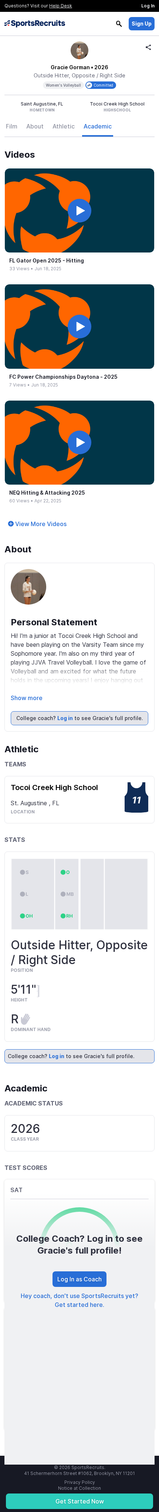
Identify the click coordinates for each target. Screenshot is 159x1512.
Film (11, 126)
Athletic (64, 126)
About (35, 126)
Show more (27, 698)
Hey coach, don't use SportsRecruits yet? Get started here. (79, 1300)
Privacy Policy (79, 1482)
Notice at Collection (79, 1488)
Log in (65, 718)
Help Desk (60, 6)
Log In (148, 6)
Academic (98, 126)
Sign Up (142, 23)
